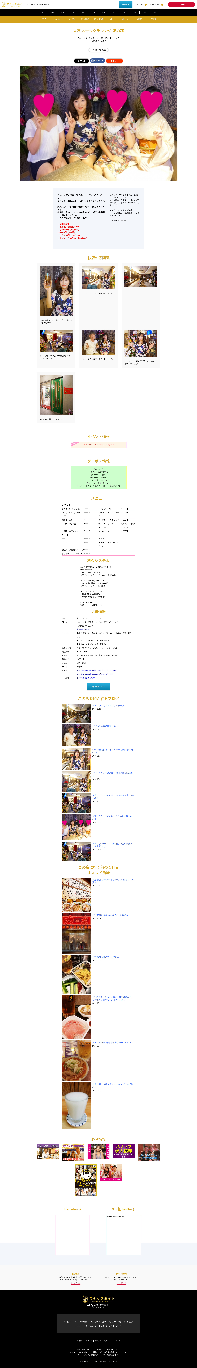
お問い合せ (119, 1326)
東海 (103, 12)
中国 (124, 12)
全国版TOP (68, 1322)
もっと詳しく (75, 1283)
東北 (62, 12)
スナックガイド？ (57, 19)
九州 (144, 12)
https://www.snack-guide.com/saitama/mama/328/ (96, 670)
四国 (134, 12)
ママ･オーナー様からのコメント (86, 1326)
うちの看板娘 (85, 19)
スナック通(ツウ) (115, 1322)
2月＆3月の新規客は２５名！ (105, 726)
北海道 (52, 12)
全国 (42, 12)
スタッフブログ (106, 1326)
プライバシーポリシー (102, 1341)
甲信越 (93, 12)
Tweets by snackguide (115, 1217)
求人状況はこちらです (86, 678)
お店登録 (140, 4)
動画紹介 (139, 19)
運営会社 (80, 1341)
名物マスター (126, 19)
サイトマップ (116, 1341)
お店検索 (181, 4)
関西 (114, 12)
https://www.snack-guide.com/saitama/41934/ (95, 674)
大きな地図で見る (84, 629)
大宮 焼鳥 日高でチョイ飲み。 (106, 957)
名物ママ (112, 19)
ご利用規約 (89, 1341)
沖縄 (155, 12)
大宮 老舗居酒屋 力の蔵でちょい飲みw (110, 915)
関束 (83, 12)
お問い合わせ (155, 4)
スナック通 (71, 19)
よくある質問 (128, 1322)
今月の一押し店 (98, 19)
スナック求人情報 (81, 1322)
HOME (44, 19)
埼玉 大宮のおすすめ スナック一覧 (108, 705)
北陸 (72, 12)
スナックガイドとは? (98, 1322)
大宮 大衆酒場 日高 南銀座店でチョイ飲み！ (112, 1042)
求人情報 (153, 19)
